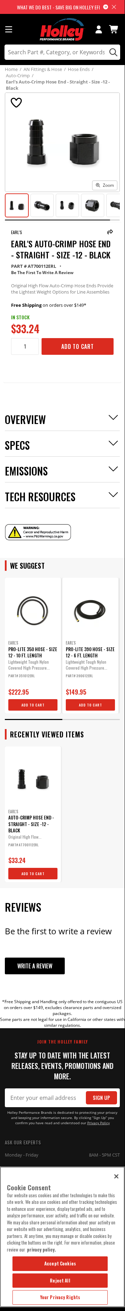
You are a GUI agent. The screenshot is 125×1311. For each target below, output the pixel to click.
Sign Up (101, 1097)
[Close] (116, 1176)
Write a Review (34, 966)
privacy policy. (41, 1249)
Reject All (60, 1280)
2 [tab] (91, 719)
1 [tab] (33, 719)
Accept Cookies (60, 1263)
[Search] (112, 52)
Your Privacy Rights (60, 1297)
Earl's (16, 232)
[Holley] (62, 29)
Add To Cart (77, 346)
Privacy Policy (98, 1123)
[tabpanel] (33, 645)
